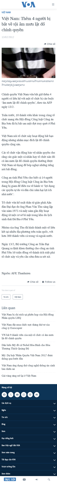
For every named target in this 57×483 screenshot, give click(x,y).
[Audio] (37, 479)
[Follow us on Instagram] (23, 394)
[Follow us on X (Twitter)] (10, 394)
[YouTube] (24, 479)
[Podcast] (30, 394)
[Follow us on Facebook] (4, 394)
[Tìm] (49, 479)
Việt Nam (6, 12)
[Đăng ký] (36, 394)
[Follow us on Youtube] (17, 394)
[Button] (49, 44)
